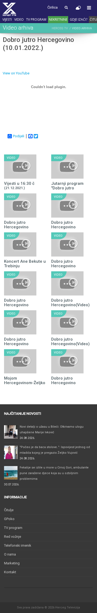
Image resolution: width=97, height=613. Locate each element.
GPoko (9, 519)
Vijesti (7, 19)
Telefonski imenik (17, 545)
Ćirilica (52, 7)
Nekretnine (58, 19)
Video (19, 19)
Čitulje (8, 510)
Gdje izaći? (78, 19)
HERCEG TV (60, 28)
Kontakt (10, 572)
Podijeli (18, 136)
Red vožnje (12, 537)
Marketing (12, 563)
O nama (10, 554)
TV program (36, 19)
